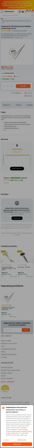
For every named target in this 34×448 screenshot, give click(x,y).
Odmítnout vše (21, 440)
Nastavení (6, 440)
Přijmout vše (17, 444)
